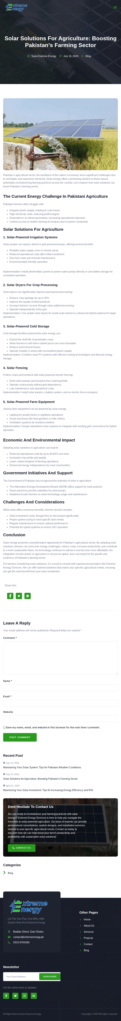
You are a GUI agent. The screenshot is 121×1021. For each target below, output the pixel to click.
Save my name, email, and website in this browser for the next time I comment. (53, 727)
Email (7, 696)
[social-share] (10, 596)
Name (7, 681)
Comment (10, 637)
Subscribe (50, 977)
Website (8, 711)
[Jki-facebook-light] (6, 996)
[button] (115, 7)
